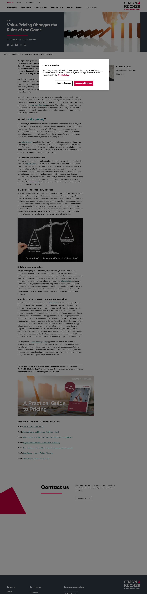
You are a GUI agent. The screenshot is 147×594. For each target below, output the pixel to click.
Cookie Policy (63, 75)
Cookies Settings (63, 83)
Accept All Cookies (83, 83)
